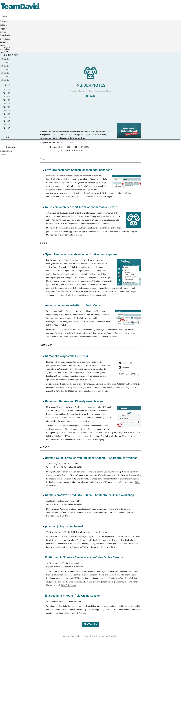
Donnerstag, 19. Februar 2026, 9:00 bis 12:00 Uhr (70, 150)
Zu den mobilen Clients (72, 235)
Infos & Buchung (62, 516)
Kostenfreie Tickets (109, 547)
